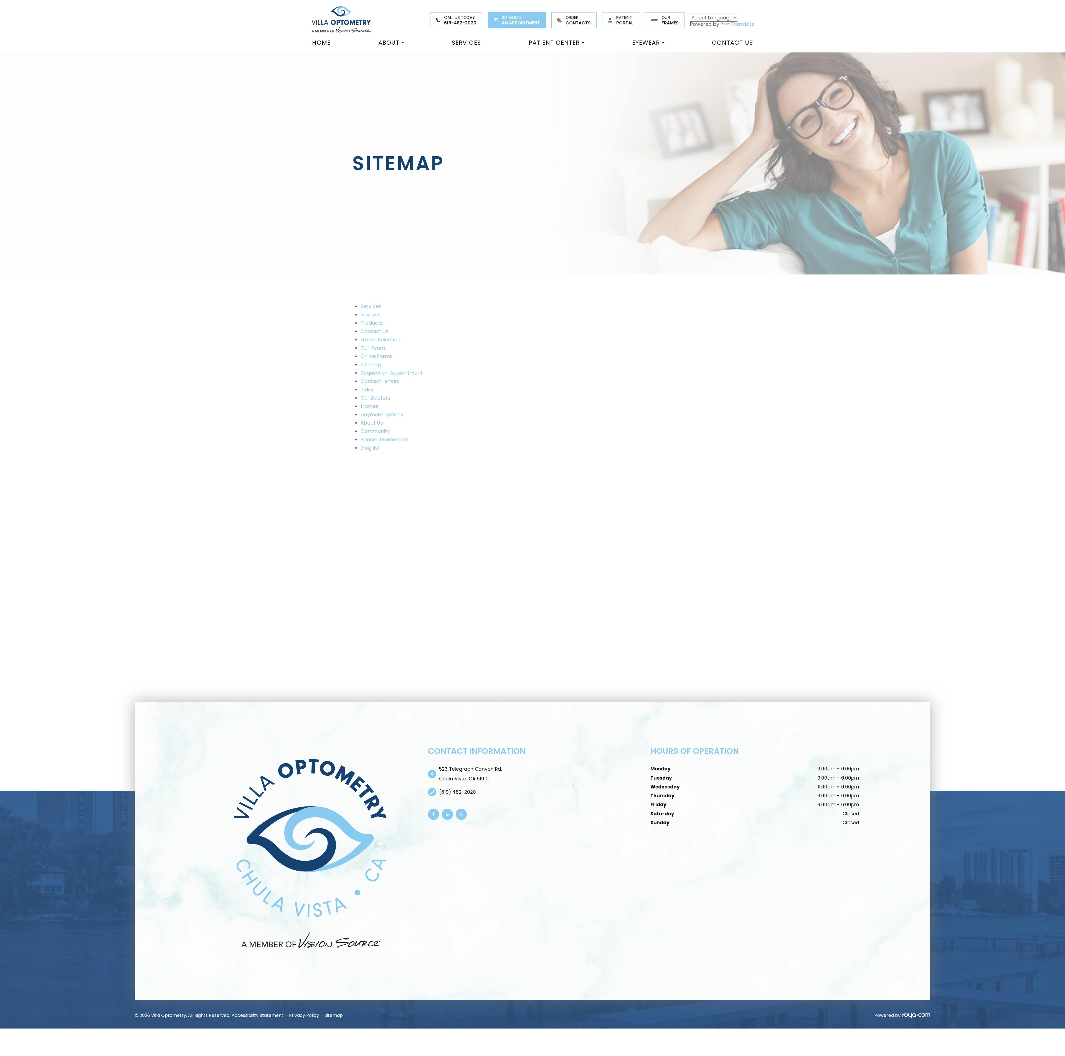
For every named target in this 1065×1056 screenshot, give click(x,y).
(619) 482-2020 (457, 792)
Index (367, 389)
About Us (372, 422)
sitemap (371, 364)
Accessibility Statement (257, 1015)
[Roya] (916, 1015)
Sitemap (333, 1015)
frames (370, 406)
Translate (742, 24)
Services (466, 43)
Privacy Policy (304, 1015)
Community (375, 431)
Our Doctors (375, 397)
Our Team (373, 347)
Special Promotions (385, 439)
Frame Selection (380, 339)
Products (372, 322)
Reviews (371, 314)
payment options (382, 414)
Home (321, 43)
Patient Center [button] (554, 43)
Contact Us (732, 43)
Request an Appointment (391, 372)
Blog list (370, 447)
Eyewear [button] (646, 43)
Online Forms (377, 356)
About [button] (388, 43)
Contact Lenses (380, 381)
